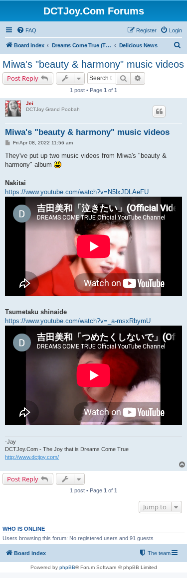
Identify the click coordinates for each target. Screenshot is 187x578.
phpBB (67, 567)
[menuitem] (26, 30)
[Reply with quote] (159, 111)
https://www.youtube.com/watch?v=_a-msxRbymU (78, 321)
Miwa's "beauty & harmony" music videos (93, 64)
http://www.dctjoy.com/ (32, 457)
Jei (29, 103)
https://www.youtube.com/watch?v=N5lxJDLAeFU (77, 192)
